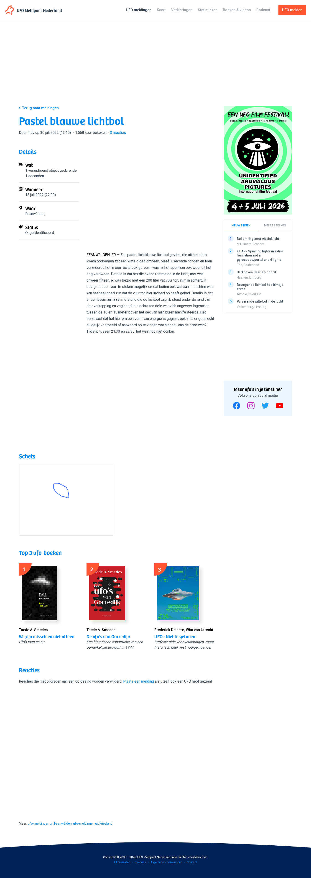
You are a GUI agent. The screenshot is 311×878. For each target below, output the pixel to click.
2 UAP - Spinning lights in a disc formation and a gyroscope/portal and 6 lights (260, 255)
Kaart (161, 10)
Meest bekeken (275, 225)
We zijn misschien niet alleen (46, 636)
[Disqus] (117, 748)
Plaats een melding (138, 681)
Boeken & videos (237, 10)
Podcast (263, 10)
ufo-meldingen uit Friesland (92, 823)
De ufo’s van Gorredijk (108, 636)
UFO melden (122, 862)
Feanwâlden (34, 214)
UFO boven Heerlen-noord (256, 272)
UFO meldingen (138, 10)
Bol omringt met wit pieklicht (258, 239)
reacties (118, 132)
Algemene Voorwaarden (166, 862)
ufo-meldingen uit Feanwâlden (50, 823)
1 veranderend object (42, 170)
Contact (192, 862)
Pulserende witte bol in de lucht (260, 301)
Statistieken (207, 10)
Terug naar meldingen (40, 108)
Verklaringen (181, 10)
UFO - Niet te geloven (174, 636)
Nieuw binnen (241, 225)
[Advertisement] (155, 66)
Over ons (140, 862)
